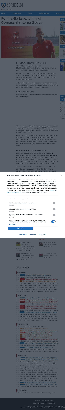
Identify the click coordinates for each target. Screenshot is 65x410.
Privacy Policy (42, 234)
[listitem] (32, 199)
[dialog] (32, 205)
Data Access (32, 234)
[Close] (61, 176)
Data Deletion (23, 234)
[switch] (53, 203)
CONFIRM (20, 228)
